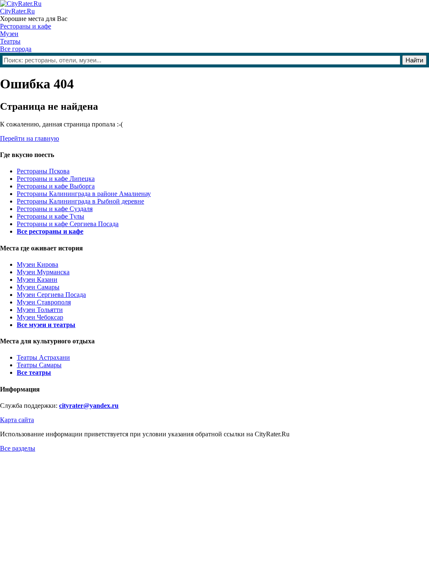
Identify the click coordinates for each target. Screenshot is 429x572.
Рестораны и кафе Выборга (56, 186)
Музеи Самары (38, 287)
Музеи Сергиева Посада (51, 294)
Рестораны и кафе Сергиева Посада (68, 223)
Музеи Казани (37, 279)
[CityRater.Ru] (20, 3)
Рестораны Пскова (43, 171)
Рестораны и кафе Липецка (56, 178)
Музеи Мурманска (43, 272)
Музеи (9, 33)
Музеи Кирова (37, 264)
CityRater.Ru (17, 11)
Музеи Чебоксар (40, 317)
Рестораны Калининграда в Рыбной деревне (80, 201)
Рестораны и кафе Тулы (50, 216)
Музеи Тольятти (40, 309)
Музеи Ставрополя (44, 302)
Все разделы (17, 448)
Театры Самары (39, 364)
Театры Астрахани (43, 357)
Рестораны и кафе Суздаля (55, 208)
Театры (10, 41)
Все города (15, 48)
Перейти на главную (29, 138)
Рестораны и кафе (25, 26)
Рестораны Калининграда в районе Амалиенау (84, 193)
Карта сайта (17, 419)
